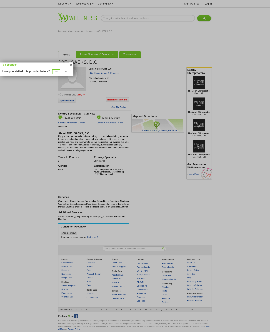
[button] (56, 71)
